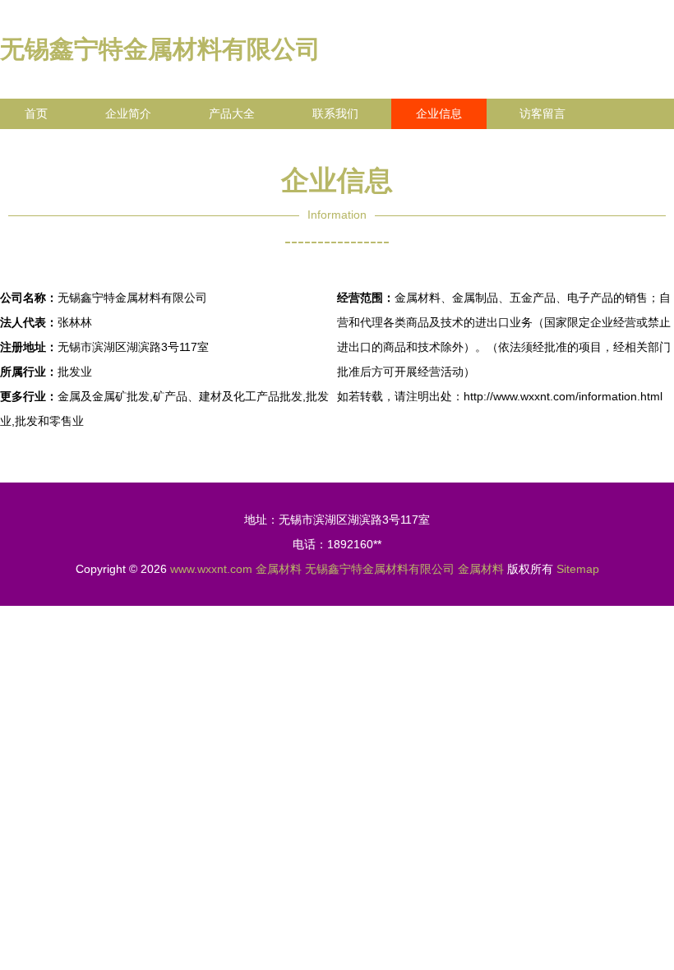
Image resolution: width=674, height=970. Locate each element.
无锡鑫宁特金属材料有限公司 (160, 48)
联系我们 (335, 113)
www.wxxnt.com (211, 568)
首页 (36, 113)
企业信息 (439, 113)
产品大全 (232, 113)
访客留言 (542, 113)
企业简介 (128, 113)
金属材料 (279, 568)
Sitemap (577, 568)
